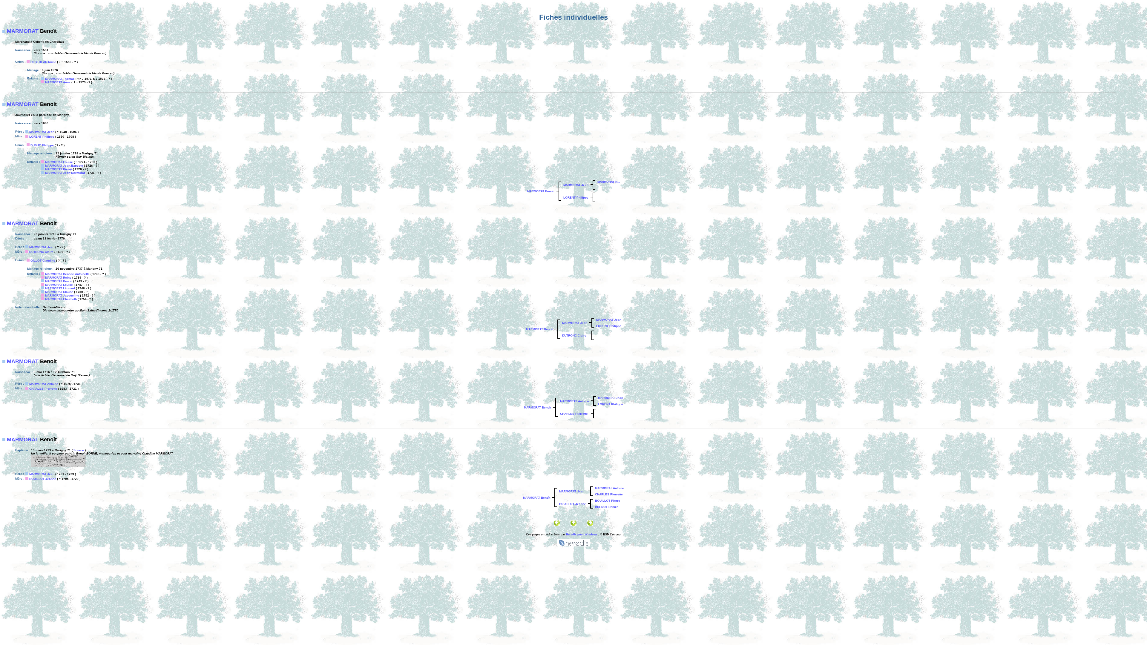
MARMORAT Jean (41, 131)
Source (78, 450)
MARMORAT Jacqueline (62, 295)
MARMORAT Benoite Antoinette (67, 274)
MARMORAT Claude (59, 292)
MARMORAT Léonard (60, 288)
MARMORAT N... (608, 181)
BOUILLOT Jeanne (42, 478)
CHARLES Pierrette (43, 388)
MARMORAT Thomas (60, 78)
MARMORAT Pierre (58, 169)
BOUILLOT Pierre (607, 500)
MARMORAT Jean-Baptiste (64, 165)
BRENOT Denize (606, 507)
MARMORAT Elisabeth (61, 299)
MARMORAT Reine (58, 277)
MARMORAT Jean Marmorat (65, 172)
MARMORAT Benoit (540, 191)
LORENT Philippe (41, 136)
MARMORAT (23, 31)
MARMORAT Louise (59, 162)
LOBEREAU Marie (43, 62)
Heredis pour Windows (581, 534)
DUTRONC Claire (41, 252)
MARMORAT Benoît (536, 497)
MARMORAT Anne (57, 82)
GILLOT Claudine (42, 260)
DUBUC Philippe (42, 145)
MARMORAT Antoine (43, 384)
